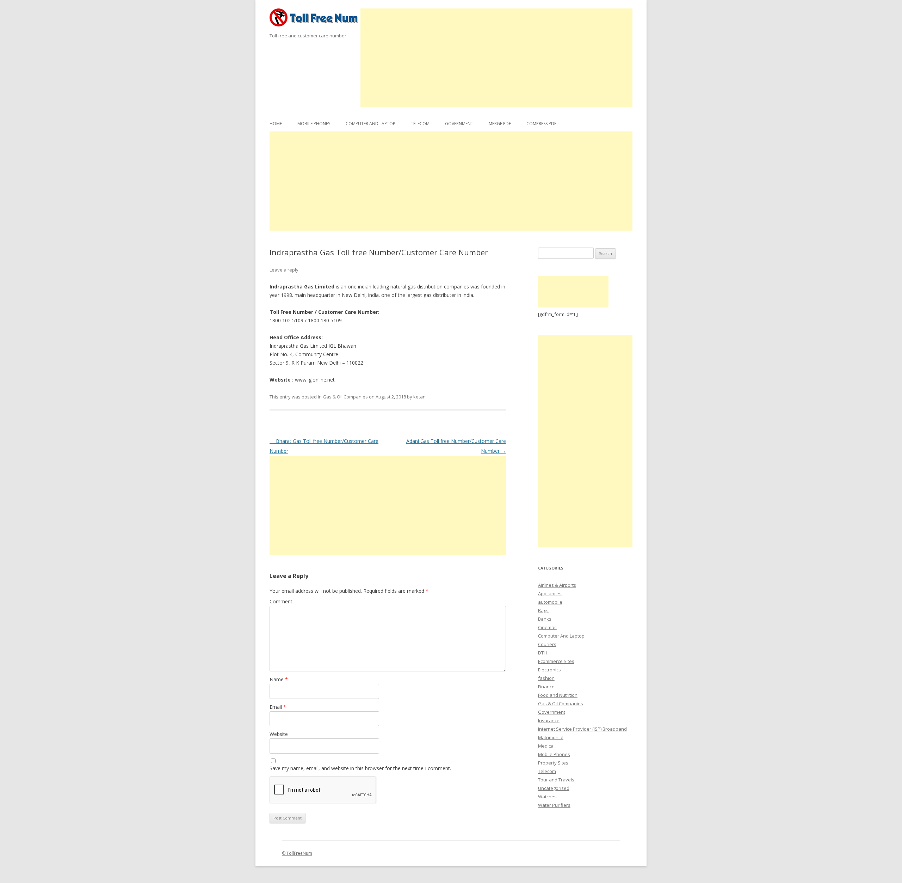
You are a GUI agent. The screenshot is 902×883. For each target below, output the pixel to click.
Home (276, 124)
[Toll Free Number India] (315, 19)
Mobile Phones (313, 124)
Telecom (420, 124)
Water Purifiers (554, 805)
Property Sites (553, 763)
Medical (546, 746)
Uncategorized (553, 788)
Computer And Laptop (370, 124)
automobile (550, 602)
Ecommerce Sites (556, 661)
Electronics (549, 669)
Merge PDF (500, 124)
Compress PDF (541, 124)
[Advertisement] (496, 57)
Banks (544, 619)
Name (279, 679)
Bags (543, 610)
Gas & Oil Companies (345, 397)
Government (459, 124)
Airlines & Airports (557, 585)
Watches (547, 796)
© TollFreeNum (297, 853)
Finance (546, 686)
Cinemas (547, 627)
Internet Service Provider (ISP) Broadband (582, 729)
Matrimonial (550, 737)
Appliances (550, 593)
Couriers (547, 644)
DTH (542, 653)
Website (279, 734)
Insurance (549, 720)
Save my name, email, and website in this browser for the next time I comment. (360, 768)
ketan (419, 397)
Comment (281, 601)
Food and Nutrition (557, 695)
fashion (546, 678)
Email (278, 707)
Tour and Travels (556, 780)
